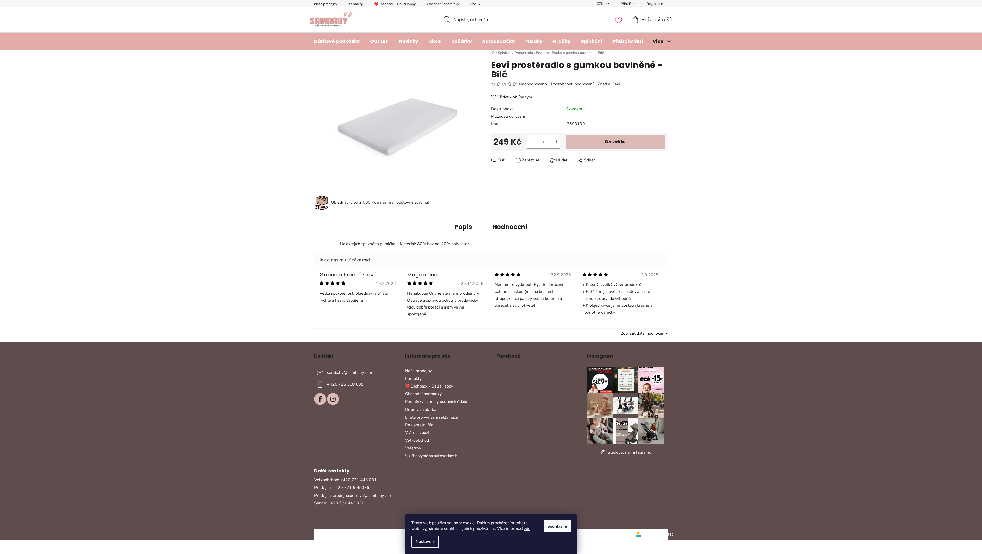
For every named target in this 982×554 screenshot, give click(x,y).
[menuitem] (337, 41)
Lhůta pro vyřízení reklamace (431, 417)
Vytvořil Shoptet (658, 534)
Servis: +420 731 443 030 (339, 503)
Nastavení (425, 542)
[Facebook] (320, 399)
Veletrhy (413, 448)
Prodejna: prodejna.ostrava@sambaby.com (353, 495)
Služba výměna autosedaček (431, 456)
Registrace (654, 3)
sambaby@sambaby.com (349, 372)
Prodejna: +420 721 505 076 (341, 487)
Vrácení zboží (417, 433)
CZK (600, 3)
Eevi (616, 84)
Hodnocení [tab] (509, 227)
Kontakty (355, 4)
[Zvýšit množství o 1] (556, 141)
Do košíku (615, 142)
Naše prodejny (325, 4)
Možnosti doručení (508, 116)
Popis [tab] (463, 227)
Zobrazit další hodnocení (643, 333)
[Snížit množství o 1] (531, 141)
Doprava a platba (420, 409)
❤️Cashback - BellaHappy (395, 4)
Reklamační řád (419, 425)
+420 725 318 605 (345, 384)
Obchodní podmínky (443, 4)
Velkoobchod (417, 440)
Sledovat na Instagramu (629, 452)
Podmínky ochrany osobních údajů (436, 401)
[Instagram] (333, 399)
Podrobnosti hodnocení (572, 84)
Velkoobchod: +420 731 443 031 (345, 480)
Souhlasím (557, 526)
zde (527, 528)
